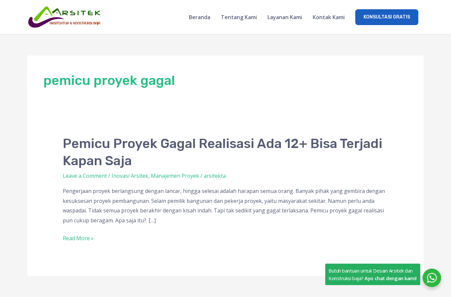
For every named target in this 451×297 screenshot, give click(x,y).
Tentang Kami (239, 17)
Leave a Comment (85, 175)
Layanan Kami (284, 17)
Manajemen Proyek (175, 175)
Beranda (199, 17)
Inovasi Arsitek (130, 175)
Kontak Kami (329, 17)
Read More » (78, 238)
